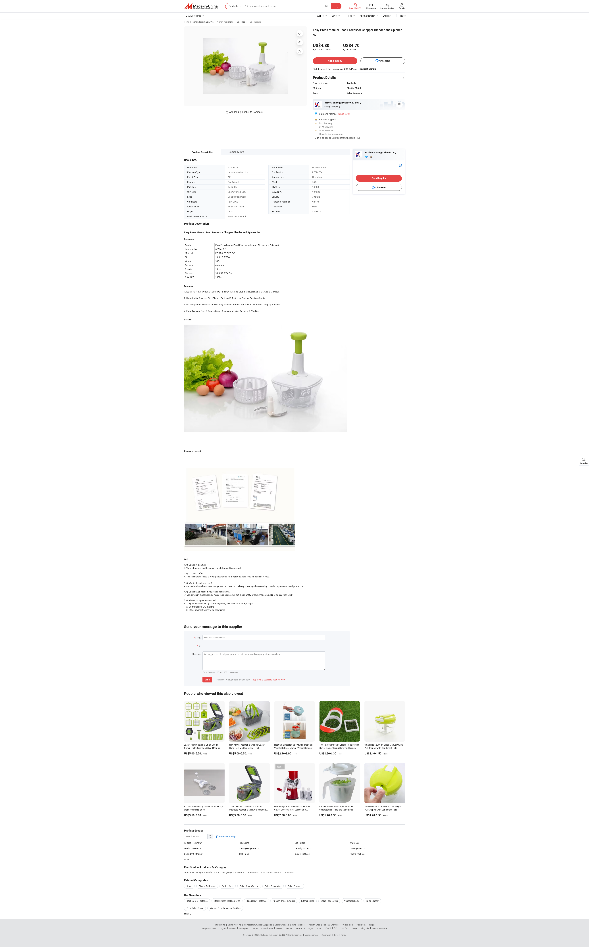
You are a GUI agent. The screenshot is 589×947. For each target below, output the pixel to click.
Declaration (326, 935)
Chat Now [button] (384, 60)
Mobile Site (361, 925)
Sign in (402, 8)
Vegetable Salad (352, 900)
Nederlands (300, 928)
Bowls (189, 886)
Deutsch (289, 928)
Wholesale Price (298, 925)
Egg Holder (299, 842)
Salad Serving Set (273, 886)
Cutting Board (356, 848)
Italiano (279, 928)
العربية (310, 928)
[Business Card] (400, 165)
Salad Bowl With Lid (249, 886)
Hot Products (219, 925)
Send (207, 679)
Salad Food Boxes (329, 900)
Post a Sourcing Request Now (269, 679)
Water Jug (355, 842)
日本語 (328, 928)
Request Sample (368, 69)
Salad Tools (241, 22)
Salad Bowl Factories (256, 900)
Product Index (347, 925)
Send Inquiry (335, 60)
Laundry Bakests (302, 848)
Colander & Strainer (193, 853)
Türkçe (354, 928)
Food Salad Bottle (195, 908)
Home (186, 22)
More (186, 913)
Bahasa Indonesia (379, 928)
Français (254, 928)
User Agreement (311, 935)
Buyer (334, 15)
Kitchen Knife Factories (284, 900)
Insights (372, 925)
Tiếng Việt (364, 928)
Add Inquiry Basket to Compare (246, 112)
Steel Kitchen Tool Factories (227, 900)
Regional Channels (331, 925)
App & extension (367, 15)
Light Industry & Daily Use (203, 22)
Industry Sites (314, 925)
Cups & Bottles (301, 853)
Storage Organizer (248, 848)
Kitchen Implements (225, 22)
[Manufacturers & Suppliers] (201, 6)
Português (243, 928)
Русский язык (267, 928)
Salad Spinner (255, 22)
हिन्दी (335, 928)
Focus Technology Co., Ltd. (274, 935)
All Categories (194, 15)
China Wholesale (282, 925)
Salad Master (372, 900)
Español (232, 928)
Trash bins (244, 842)
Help (350, 15)
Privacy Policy (340, 935)
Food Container (191, 848)
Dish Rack (244, 853)
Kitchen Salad (307, 900)
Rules (403, 15)
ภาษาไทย (344, 928)
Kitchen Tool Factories (197, 900)
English (223, 928)
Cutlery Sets (227, 886)
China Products (234, 925)
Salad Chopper (295, 886)
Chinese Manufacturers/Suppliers (258, 925)
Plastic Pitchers (357, 853)
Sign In (317, 137)
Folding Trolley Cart (193, 842)
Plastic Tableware (207, 886)
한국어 (319, 928)
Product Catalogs (227, 836)
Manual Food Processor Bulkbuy (225, 908)
